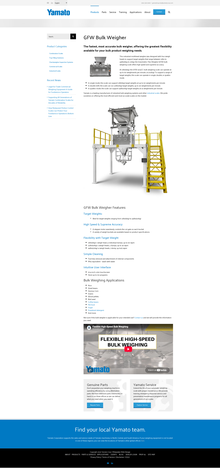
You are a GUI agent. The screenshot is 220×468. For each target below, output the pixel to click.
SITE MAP (151, 454)
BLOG (121, 454)
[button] (169, 12)
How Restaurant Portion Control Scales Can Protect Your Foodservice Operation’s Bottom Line (61, 112)
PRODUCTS (76, 454)
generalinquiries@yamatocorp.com (162, 3)
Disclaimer (120, 457)
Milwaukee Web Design (121, 451)
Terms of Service (108, 457)
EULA (127, 457)
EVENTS (114, 454)
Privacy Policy (96, 457)
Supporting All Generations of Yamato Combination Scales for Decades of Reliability (60, 100)
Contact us (138, 317)
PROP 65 (142, 454)
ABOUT (67, 454)
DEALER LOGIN (131, 454)
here (142, 440)
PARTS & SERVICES (89, 454)
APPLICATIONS (103, 454)
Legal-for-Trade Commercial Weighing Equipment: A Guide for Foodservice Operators (60, 89)
